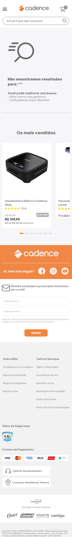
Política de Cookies (46, 399)
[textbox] (36, 21)
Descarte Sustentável (14, 374)
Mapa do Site (10, 391)
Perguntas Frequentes (14, 383)
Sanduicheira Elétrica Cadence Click (26, 202)
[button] (21, 233)
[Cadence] (33, 9)
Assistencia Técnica (47, 374)
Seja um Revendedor (47, 366)
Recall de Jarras (45, 383)
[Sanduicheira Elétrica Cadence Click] (26, 168)
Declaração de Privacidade (45, 319)
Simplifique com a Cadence (18, 366)
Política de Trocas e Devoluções (52, 407)
